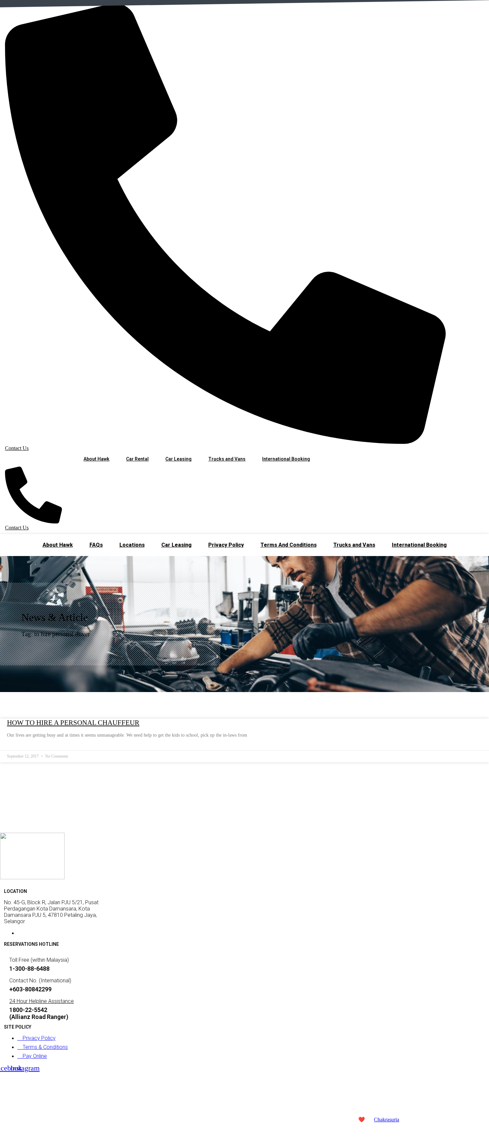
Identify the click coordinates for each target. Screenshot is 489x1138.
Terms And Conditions (288, 545)
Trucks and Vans (226, 459)
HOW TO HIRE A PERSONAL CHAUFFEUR (73, 723)
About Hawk (96, 459)
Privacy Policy (226, 545)
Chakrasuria (386, 1119)
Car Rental (137, 459)
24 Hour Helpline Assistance (41, 1001)
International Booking (286, 459)
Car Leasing (178, 459)
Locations (132, 545)
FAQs (96, 545)
